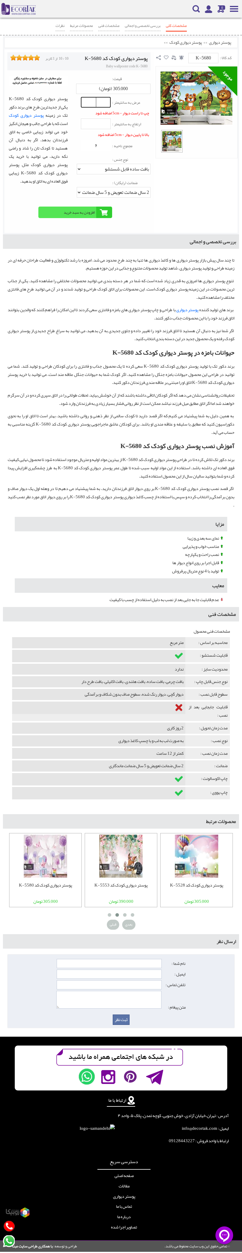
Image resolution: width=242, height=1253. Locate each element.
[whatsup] (87, 1077)
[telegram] (154, 1077)
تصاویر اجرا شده (124, 1227)
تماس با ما (124, 1206)
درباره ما (124, 1217)
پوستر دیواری (220, 42)
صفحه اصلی (124, 1176)
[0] (172, 141)
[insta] (108, 1077)
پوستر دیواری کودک (185, 42)
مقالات (124, 1186)
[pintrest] (130, 1077)
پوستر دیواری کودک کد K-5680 (116, 58)
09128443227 (182, 1141)
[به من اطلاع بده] (181, 57)
